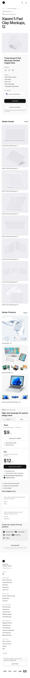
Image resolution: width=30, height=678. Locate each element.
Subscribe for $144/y (15, 466)
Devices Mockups (12, 8)
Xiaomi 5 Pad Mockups (10, 14)
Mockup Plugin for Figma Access (14, 475)
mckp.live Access (10, 477)
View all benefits (15, 545)
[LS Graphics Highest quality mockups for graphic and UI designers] (3, 2)
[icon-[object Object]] (22, 2)
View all (26, 121)
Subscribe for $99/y (15, 438)
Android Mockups (6, 11)
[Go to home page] (3, 9)
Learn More (15, 664)
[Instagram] (3, 574)
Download (15, 101)
